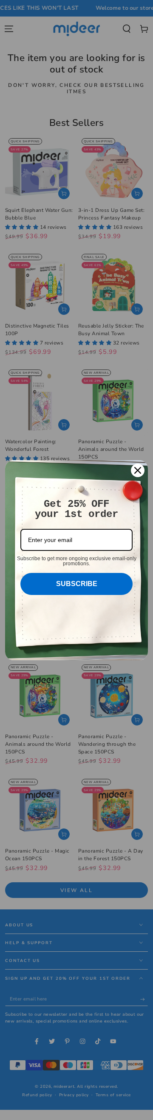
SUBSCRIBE (76, 583)
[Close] (138, 470)
